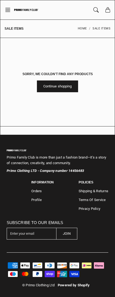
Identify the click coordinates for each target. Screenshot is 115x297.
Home (82, 28)
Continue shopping (57, 86)
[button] (9, 9)
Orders (36, 191)
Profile (36, 200)
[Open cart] (108, 10)
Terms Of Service (92, 200)
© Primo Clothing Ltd (38, 285)
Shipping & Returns (94, 191)
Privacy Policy (90, 209)
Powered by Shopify (74, 285)
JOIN (67, 234)
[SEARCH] (96, 10)
